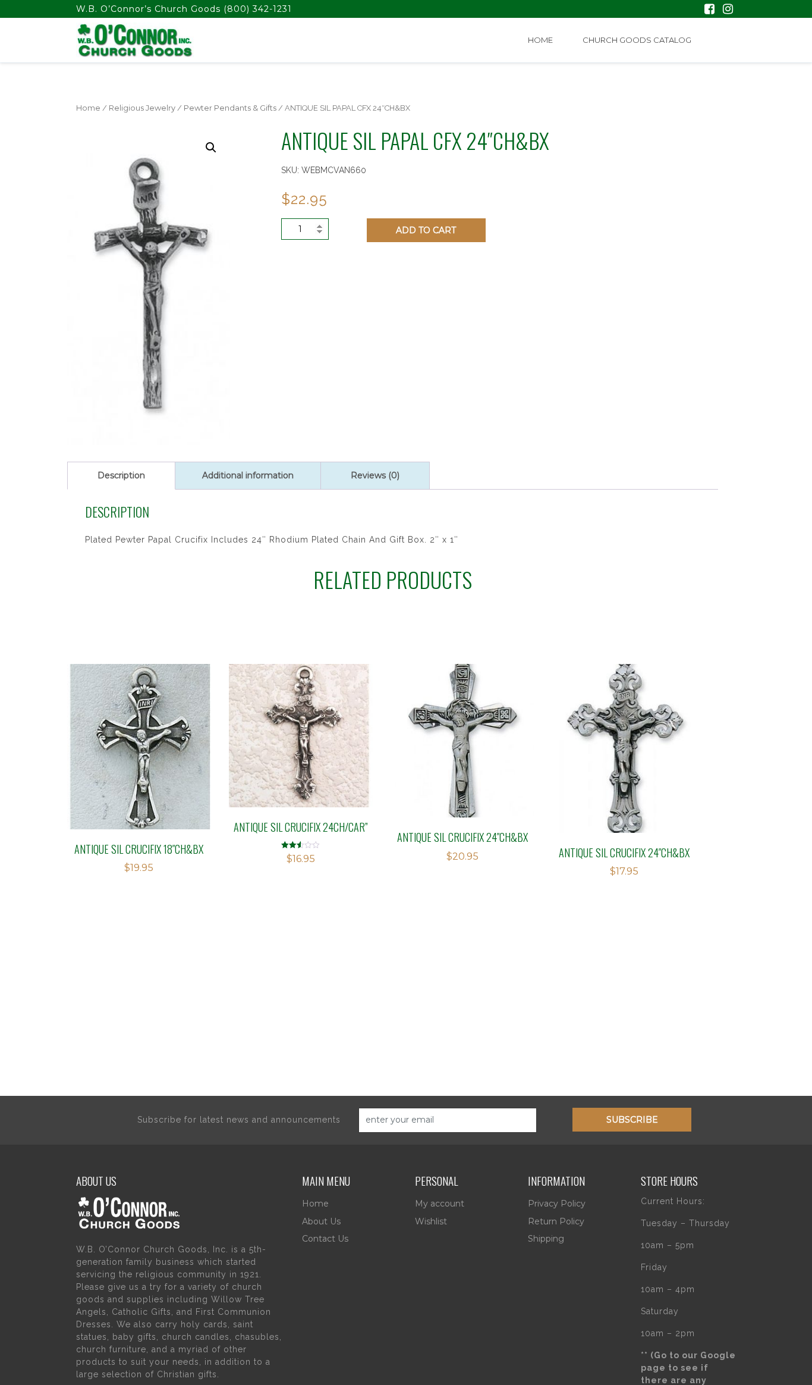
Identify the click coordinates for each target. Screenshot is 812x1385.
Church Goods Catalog (637, 40)
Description (121, 475)
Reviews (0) (375, 475)
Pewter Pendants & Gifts (230, 108)
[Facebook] (709, 10)
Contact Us (325, 1238)
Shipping (546, 1238)
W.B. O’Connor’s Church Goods (148, 9)
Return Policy (556, 1221)
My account (439, 1203)
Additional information (248, 475)
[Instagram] (728, 10)
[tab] (121, 476)
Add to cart (426, 230)
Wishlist (431, 1221)
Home (540, 40)
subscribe (632, 1119)
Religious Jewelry (142, 108)
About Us (321, 1221)
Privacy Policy (557, 1203)
